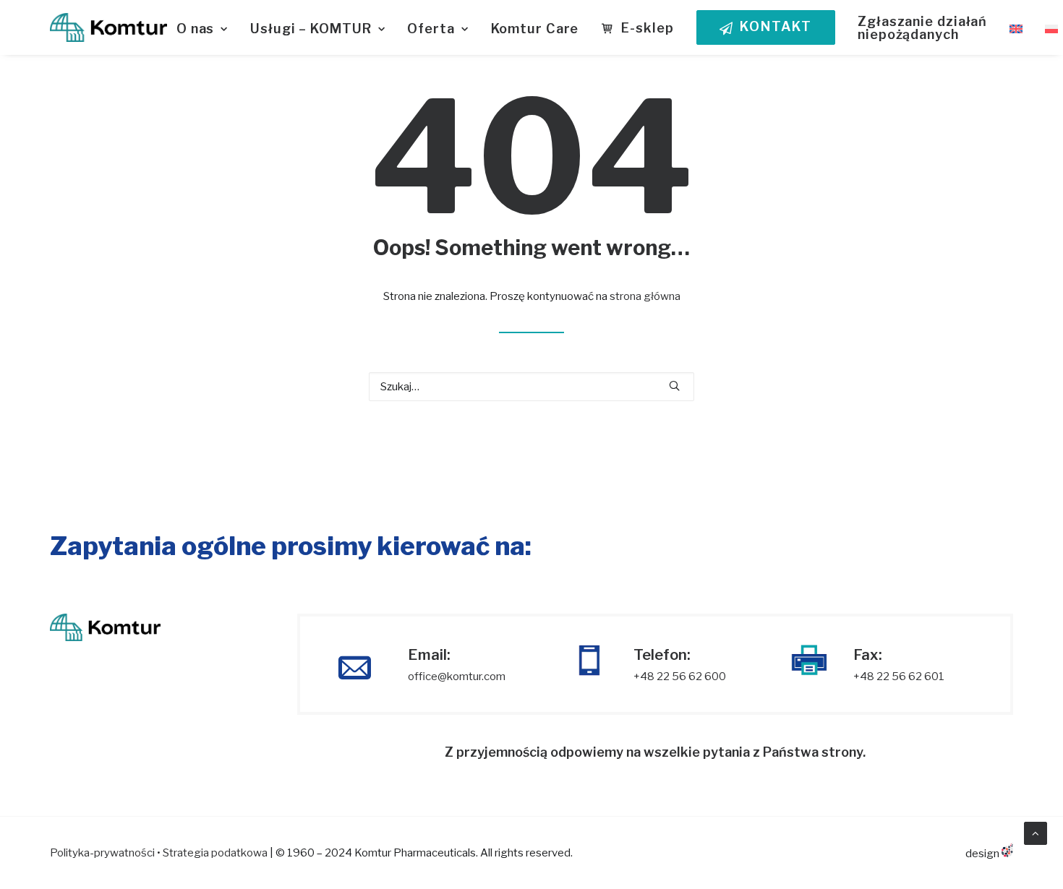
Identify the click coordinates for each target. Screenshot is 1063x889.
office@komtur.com (456, 676)
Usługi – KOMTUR (311, 28)
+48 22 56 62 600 (679, 676)
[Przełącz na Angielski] (1016, 28)
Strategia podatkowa (215, 852)
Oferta (430, 28)
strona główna (645, 296)
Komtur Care (535, 28)
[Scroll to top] (1035, 832)
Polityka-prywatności (102, 852)
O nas (195, 28)
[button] (674, 385)
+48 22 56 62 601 (898, 676)
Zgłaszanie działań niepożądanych (922, 28)
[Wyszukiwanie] (531, 386)
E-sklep (647, 27)
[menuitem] (207, 28)
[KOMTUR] (108, 27)
